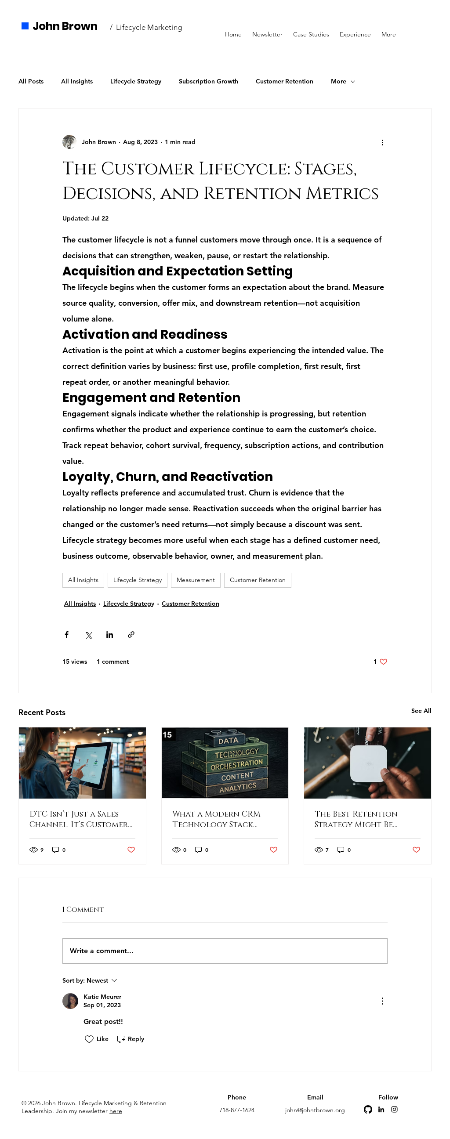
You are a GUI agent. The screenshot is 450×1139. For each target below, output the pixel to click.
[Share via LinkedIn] (109, 634)
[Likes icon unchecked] (89, 1039)
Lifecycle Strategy (135, 81)
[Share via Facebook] (66, 634)
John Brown (65, 26)
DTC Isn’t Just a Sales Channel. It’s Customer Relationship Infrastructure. (78, 819)
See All (421, 711)
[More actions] (382, 142)
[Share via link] (131, 634)
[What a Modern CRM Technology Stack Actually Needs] (225, 763)
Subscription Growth (208, 81)
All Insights (77, 81)
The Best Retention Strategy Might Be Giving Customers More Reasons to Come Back (366, 819)
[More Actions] (382, 1001)
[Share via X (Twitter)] (88, 634)
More (338, 81)
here (115, 1111)
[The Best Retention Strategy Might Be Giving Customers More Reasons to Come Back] (367, 763)
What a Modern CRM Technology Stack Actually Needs (216, 819)
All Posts (31, 81)
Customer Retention (284, 81)
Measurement (196, 580)
